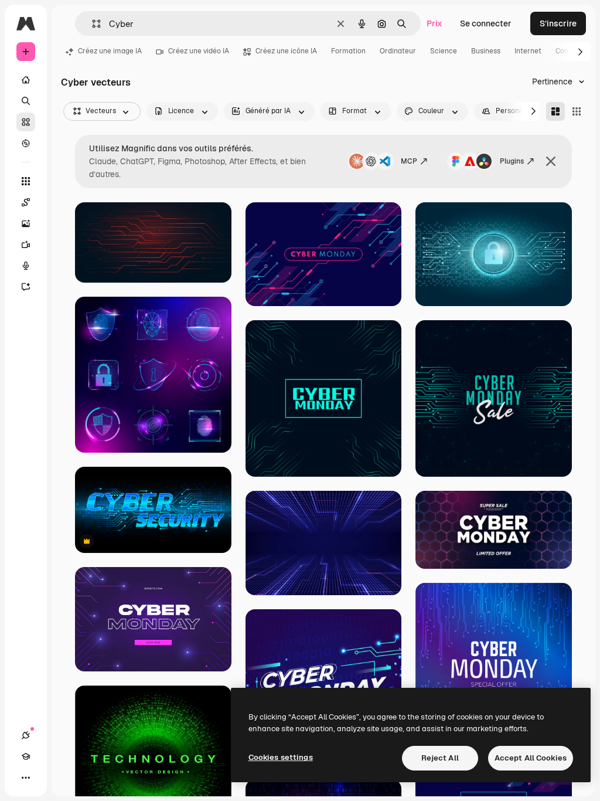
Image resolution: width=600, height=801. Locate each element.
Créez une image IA (110, 51)
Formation (348, 51)
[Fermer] (551, 161)
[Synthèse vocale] (25, 265)
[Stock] (25, 122)
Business (485, 51)
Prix (434, 23)
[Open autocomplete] (92, 23)
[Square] (576, 111)
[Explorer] (25, 143)
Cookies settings (280, 757)
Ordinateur (398, 51)
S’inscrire (558, 23)
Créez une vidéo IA (198, 51)
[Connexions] (25, 735)
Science (443, 51)
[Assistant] (25, 286)
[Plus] (25, 777)
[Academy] (25, 756)
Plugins (512, 161)
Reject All (440, 758)
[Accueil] (25, 79)
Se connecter (486, 23)
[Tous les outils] (25, 181)
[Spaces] (25, 202)
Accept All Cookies (531, 758)
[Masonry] (555, 111)
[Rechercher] (25, 100)
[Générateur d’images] (25, 223)
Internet (527, 51)
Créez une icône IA (286, 51)
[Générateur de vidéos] (25, 244)
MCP (409, 161)
